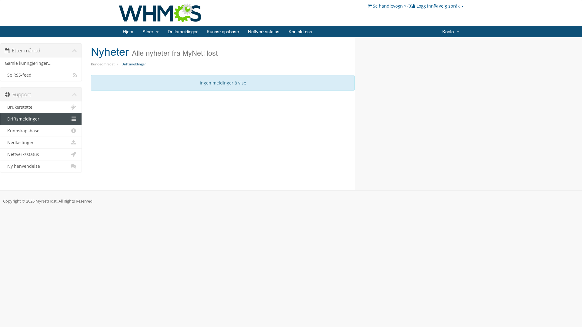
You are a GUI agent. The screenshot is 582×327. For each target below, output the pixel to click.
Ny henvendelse (22, 166)
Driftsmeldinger (183, 31)
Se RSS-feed (18, 75)
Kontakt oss (300, 31)
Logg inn (424, 6)
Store (149, 31)
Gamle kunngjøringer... (28, 63)
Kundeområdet (103, 64)
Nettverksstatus (263, 31)
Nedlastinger (19, 142)
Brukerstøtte (18, 107)
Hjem (128, 31)
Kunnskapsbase (223, 31)
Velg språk (449, 6)
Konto (449, 31)
